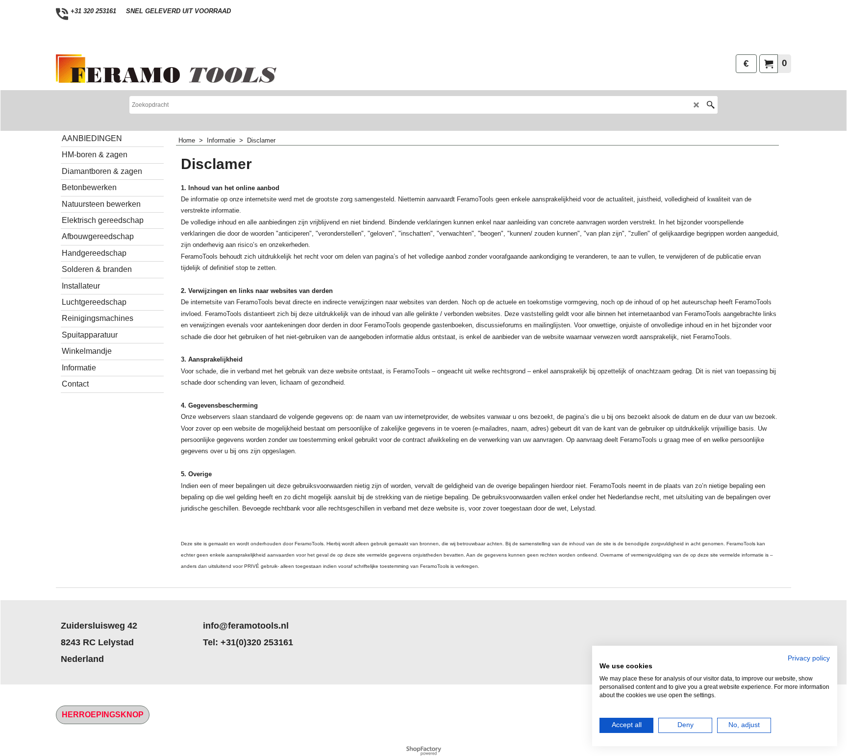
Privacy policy (809, 658)
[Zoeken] (710, 105)
